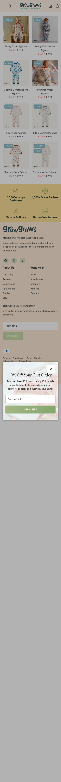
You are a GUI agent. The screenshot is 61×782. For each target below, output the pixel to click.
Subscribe (30, 409)
